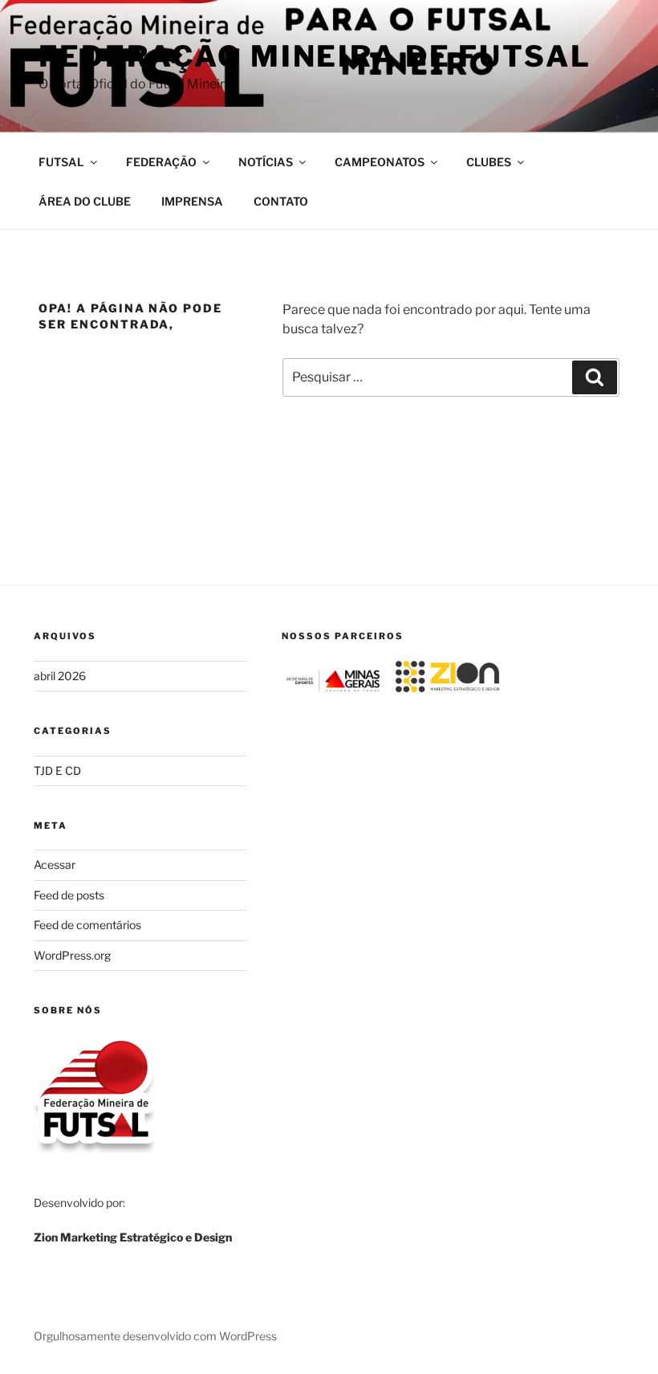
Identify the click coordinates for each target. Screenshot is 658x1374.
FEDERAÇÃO (161, 162)
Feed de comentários (87, 925)
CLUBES (488, 162)
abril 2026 (60, 676)
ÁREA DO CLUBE (85, 201)
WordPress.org (72, 955)
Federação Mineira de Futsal (315, 56)
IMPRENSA (192, 201)
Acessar (54, 864)
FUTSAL (61, 162)
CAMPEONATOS (379, 162)
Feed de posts (69, 895)
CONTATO (281, 201)
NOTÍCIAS (265, 162)
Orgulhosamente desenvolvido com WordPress (155, 1336)
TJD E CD (57, 770)
